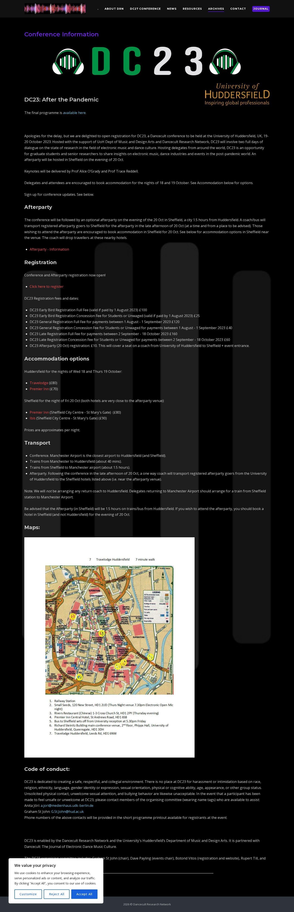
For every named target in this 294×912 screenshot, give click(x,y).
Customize (28, 894)
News (171, 8)
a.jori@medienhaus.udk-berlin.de (67, 805)
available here (74, 112)
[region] (56, 880)
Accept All (84, 894)
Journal (261, 8)
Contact (238, 8)
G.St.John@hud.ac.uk (67, 811)
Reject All (56, 894)
